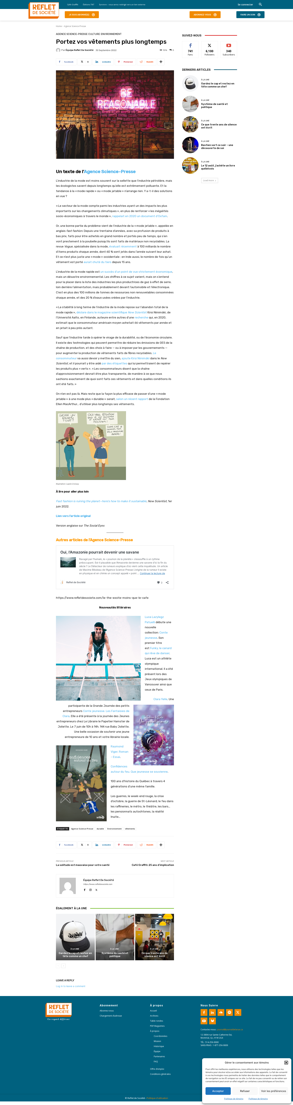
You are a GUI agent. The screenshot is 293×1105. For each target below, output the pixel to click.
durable (100, 828)
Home (59, 26)
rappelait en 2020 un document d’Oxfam (139, 216)
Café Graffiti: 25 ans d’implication (153, 865)
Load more (208, 180)
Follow (210, 43)
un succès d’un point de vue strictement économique (136, 271)
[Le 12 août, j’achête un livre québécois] (190, 165)
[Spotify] (229, 1012)
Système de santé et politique (115, 955)
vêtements (130, 828)
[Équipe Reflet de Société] (58, 50)
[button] (286, 1062)
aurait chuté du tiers (97, 262)
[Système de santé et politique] (115, 937)
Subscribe (229, 43)
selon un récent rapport (132, 399)
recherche (141, 317)
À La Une (75, 949)
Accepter (218, 1091)
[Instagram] (90, 889)
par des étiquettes (114, 363)
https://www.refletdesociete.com (97, 884)
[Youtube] (204, 1021)
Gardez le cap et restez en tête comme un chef (75, 955)
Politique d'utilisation (157, 1098)
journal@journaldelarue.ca (230, 1029)
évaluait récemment (123, 246)
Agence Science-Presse (75, 26)
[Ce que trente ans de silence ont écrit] (154, 937)
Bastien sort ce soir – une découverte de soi (217, 147)
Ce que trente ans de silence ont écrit (155, 955)
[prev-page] (58, 966)
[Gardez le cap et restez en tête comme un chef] (75, 937)
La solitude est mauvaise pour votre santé (83, 865)
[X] (96, 889)
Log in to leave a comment (70, 986)
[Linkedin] (212, 1012)
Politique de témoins (233, 1098)
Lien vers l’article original (73, 516)
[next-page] (63, 966)
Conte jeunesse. (94, 711)
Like (190, 43)
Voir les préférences (273, 1091)
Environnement (111, 34)
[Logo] (43, 10)
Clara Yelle (160, 699)
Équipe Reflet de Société (79, 50)
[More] (160, 61)
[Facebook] (84, 889)
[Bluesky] (212, 1021)
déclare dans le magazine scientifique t (111, 312)
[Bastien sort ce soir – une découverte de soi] (190, 145)
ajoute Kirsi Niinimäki (136, 358)
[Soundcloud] (221, 1012)
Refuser (245, 1091)
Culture (94, 34)
